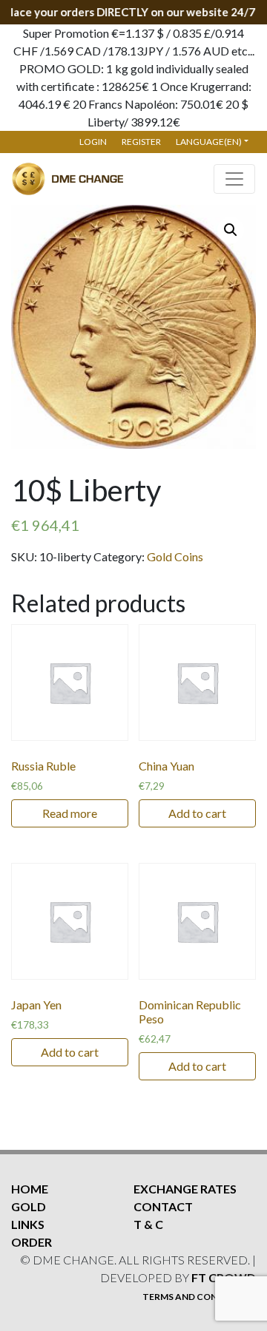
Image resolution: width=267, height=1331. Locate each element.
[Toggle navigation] (234, 179)
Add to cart (197, 813)
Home (29, 1189)
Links (27, 1224)
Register (141, 141)
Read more (69, 813)
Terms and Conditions (199, 1296)
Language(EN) (209, 141)
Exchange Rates (185, 1189)
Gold (28, 1206)
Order (31, 1242)
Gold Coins (175, 556)
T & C (148, 1224)
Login (93, 141)
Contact (163, 1206)
